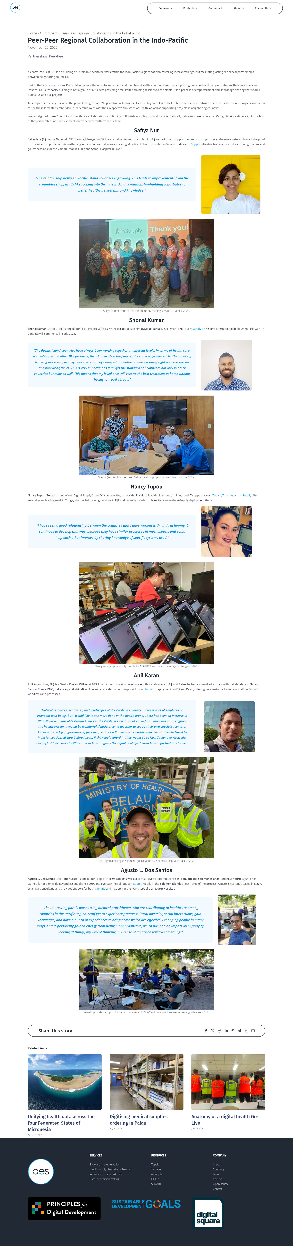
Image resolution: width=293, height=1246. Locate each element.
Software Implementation (105, 1164)
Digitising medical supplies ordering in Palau (146, 1082)
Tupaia (216, 495)
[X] (212, 1031)
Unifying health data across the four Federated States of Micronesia (61, 1123)
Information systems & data (106, 1174)
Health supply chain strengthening (110, 1169)
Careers (217, 1179)
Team (216, 1174)
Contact (217, 1189)
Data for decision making (104, 1179)
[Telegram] (239, 1031)
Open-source (221, 1184)
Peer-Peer (56, 56)
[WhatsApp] (232, 1031)
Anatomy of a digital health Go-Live (228, 1082)
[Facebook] (206, 1031)
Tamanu (227, 495)
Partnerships (37, 56)
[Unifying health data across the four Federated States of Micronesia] (65, 1082)
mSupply (194, 144)
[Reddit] (219, 1031)
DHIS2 (155, 1179)
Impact (217, 1164)
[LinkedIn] (226, 1031)
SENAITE (156, 1184)
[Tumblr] (246, 1031)
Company (218, 1169)
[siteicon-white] (15, 4)
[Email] (253, 1031)
